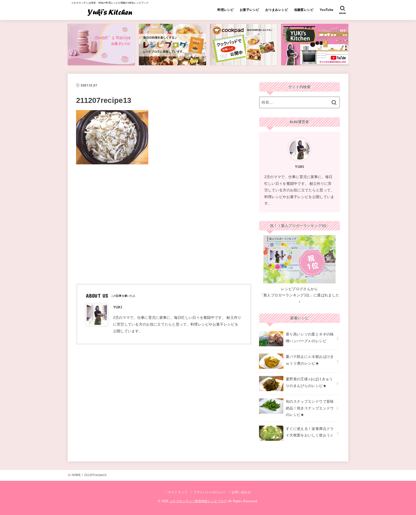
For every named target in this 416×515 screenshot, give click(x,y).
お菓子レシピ (249, 10)
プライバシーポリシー (209, 492)
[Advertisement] (163, 222)
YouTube (326, 10)
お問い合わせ (241, 492)
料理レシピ (225, 10)
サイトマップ (177, 492)
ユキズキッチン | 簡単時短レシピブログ (198, 501)
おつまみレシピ (276, 10)
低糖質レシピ (303, 10)
